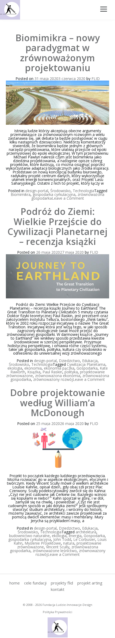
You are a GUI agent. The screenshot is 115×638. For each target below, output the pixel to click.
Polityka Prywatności (57, 612)
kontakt (57, 589)
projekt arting (89, 583)
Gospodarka (87, 368)
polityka (71, 371)
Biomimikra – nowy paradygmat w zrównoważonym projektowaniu (58, 53)
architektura (86, 531)
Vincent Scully (57, 546)
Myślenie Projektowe (43, 543)
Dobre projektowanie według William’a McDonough (57, 402)
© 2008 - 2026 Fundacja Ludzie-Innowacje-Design (57, 605)
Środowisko (60, 190)
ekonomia (33, 368)
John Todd (62, 539)
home (14, 583)
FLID (95, 78)
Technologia (83, 190)
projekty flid (62, 583)
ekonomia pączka (59, 368)
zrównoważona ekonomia (57, 375)
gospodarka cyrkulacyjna (54, 194)
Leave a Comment (68, 198)
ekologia (14, 368)
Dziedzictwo (69, 360)
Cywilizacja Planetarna (86, 364)
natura (68, 543)
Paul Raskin (52, 371)
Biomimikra (20, 194)
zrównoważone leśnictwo (55, 550)
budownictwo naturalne (29, 535)
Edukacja (90, 360)
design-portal (36, 190)
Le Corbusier (84, 539)
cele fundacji (35, 583)
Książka (33, 371)
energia (75, 535)
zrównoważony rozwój (53, 379)
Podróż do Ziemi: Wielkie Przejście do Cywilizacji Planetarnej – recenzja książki (57, 226)
